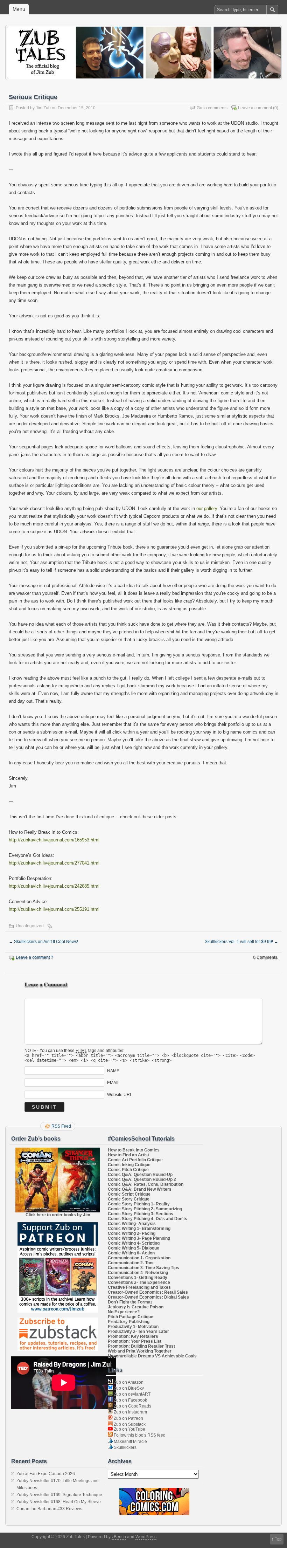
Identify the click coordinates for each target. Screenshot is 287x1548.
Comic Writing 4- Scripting (134, 1243)
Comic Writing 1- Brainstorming (139, 1228)
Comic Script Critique (129, 1194)
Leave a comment (255, 107)
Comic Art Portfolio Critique (135, 1159)
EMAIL (113, 1082)
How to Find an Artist (128, 1155)
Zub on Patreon (128, 1418)
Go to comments (212, 107)
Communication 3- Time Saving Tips (143, 1267)
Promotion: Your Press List (134, 1341)
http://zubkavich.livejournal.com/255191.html (54, 909)
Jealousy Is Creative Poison (135, 1307)
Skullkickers (124, 1447)
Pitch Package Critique (130, 1316)
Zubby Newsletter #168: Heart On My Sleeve (58, 1501)
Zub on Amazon (128, 1382)
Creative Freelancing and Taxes (139, 1287)
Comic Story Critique (128, 1199)
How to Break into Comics (134, 1150)
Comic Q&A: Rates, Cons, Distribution (145, 1184)
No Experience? (124, 1311)
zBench (119, 1536)
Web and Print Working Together (140, 1351)
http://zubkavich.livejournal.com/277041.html (54, 863)
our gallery (206, 508)
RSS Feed (61, 1126)
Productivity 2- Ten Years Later (138, 1331)
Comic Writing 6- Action (131, 1253)
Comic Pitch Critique (128, 1169)
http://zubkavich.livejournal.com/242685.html (54, 886)
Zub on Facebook (130, 1400)
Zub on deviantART (131, 1394)
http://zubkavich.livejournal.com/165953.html (54, 839)
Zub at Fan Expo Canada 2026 (45, 1473)
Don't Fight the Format (130, 1302)
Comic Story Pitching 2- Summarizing (145, 1208)
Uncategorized (30, 925)
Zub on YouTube (129, 1429)
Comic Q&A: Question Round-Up (140, 1174)
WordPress (145, 1536)
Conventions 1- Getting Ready (137, 1277)
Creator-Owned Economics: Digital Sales (148, 1297)
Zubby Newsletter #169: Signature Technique (59, 1494)
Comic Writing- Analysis (132, 1223)
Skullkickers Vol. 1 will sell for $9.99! (241, 941)
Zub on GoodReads (132, 1406)
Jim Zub (43, 107)
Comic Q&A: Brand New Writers (140, 1189)
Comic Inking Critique (129, 1164)
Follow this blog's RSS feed (139, 1435)
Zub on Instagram (130, 1412)
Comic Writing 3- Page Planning (139, 1238)
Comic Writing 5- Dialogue (133, 1248)
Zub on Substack (129, 1424)
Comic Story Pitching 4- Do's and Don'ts (147, 1218)
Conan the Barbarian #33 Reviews (49, 1508)
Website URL (119, 1094)
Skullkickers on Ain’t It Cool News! (43, 941)
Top (278, 1539)
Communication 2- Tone (131, 1262)
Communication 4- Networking (138, 1272)
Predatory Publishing (128, 1321)
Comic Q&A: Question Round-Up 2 (142, 1179)
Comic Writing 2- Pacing (131, 1233)
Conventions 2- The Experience (139, 1282)
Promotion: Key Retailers (133, 1336)
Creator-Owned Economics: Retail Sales (148, 1292)
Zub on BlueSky (128, 1388)
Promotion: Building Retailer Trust (141, 1346)
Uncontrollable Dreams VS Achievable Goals (152, 1356)
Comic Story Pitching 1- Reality (139, 1204)
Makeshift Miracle (130, 1441)
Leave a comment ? (34, 957)
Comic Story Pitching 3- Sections (140, 1213)
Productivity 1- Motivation (133, 1326)
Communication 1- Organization (139, 1257)
